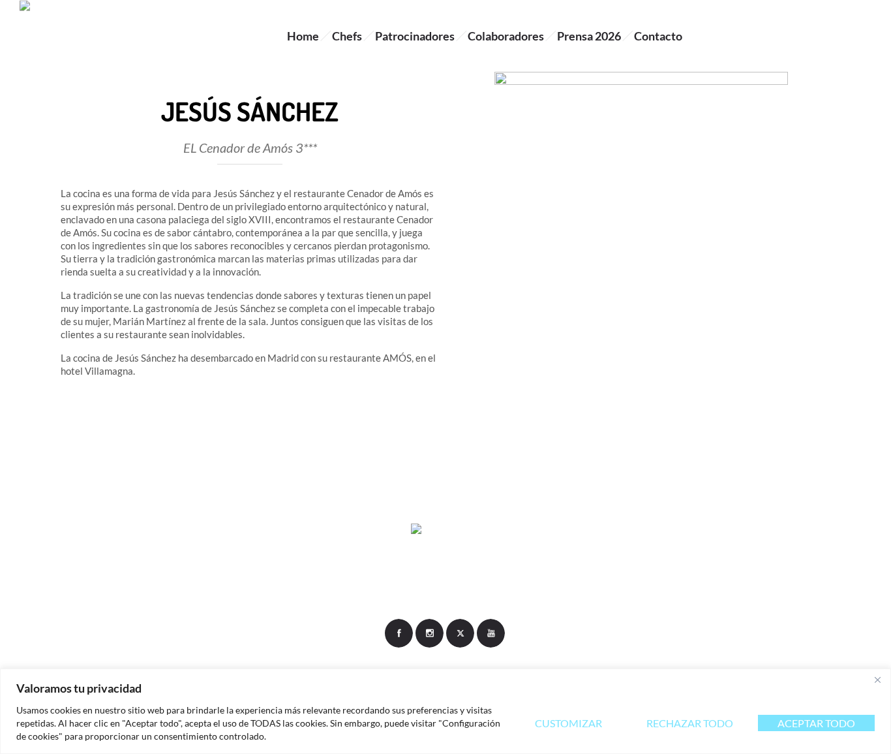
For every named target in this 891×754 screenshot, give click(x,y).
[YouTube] (490, 633)
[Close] (877, 679)
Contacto (658, 36)
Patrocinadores (415, 36)
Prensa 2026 (589, 36)
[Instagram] (429, 633)
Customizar (568, 723)
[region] (445, 711)
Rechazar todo (689, 723)
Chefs (347, 36)
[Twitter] (460, 633)
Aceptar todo (816, 723)
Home (303, 36)
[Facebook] (398, 633)
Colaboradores (506, 36)
